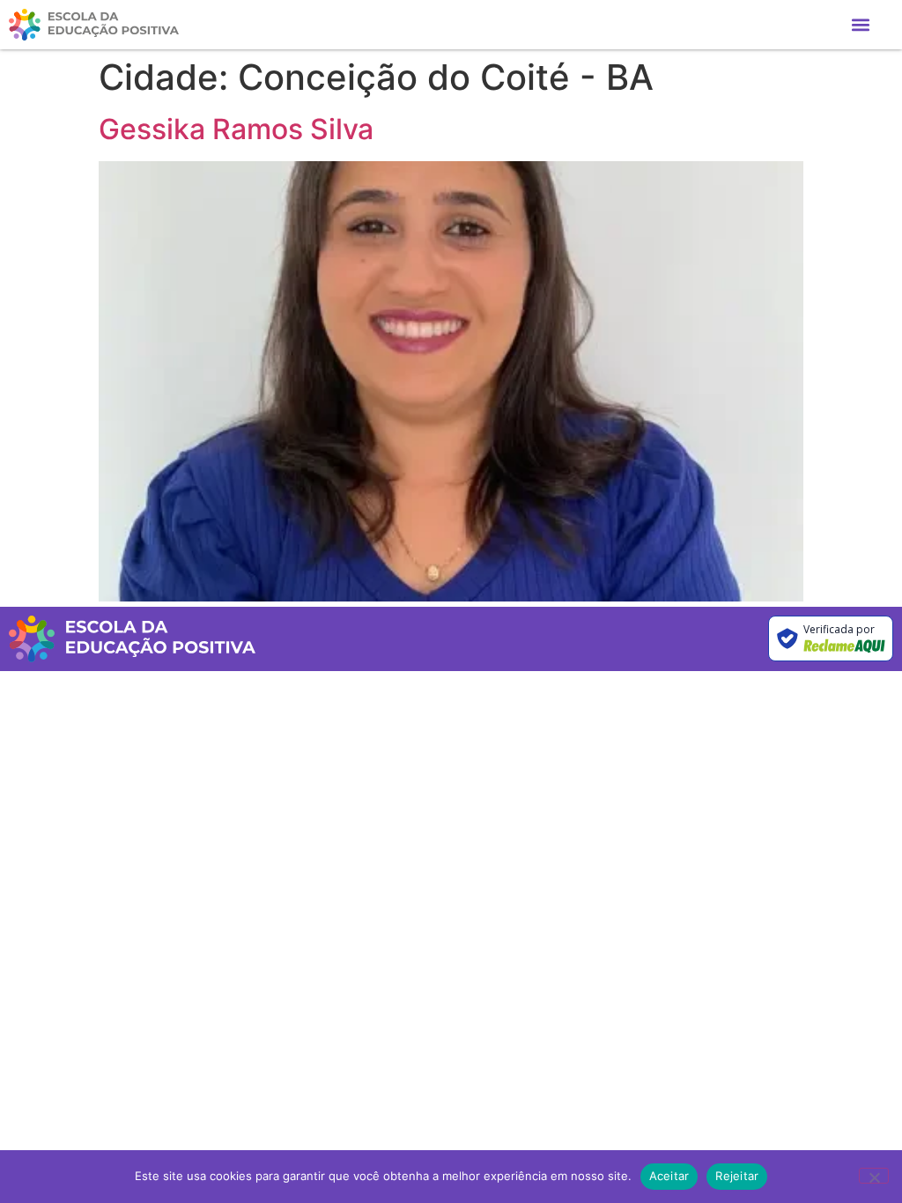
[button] (861, 25)
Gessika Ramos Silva (236, 129)
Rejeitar (736, 1176)
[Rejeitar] (874, 1176)
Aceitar (669, 1176)
